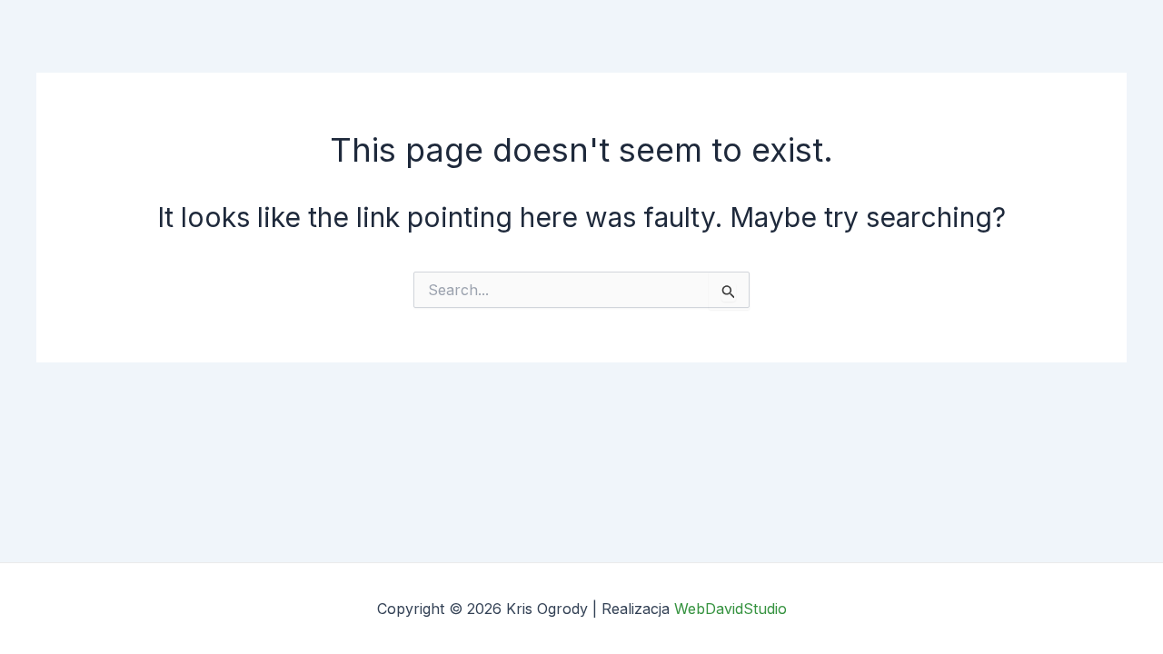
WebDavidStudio (730, 609)
